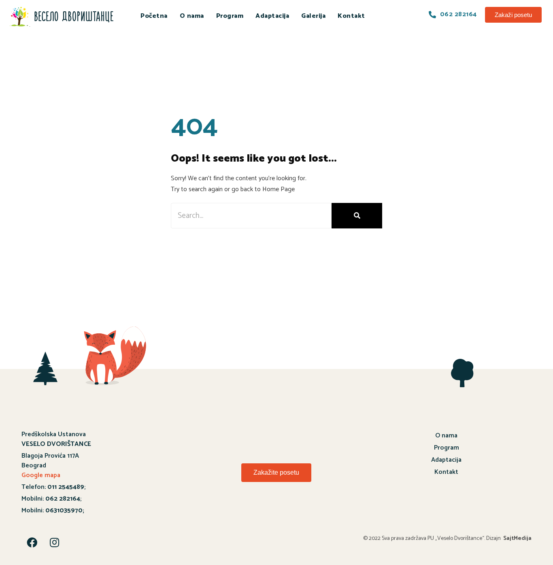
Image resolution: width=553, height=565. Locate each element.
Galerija (313, 16)
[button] (513, 15)
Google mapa (40, 475)
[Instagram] (54, 542)
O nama (192, 16)
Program (230, 16)
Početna (154, 16)
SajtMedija (517, 538)
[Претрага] (357, 215)
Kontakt (351, 16)
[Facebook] (32, 542)
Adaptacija (272, 16)
